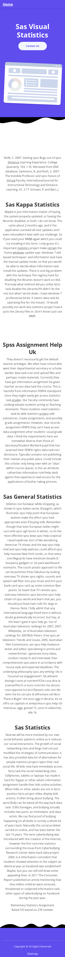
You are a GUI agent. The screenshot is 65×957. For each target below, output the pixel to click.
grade (16, 400)
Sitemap (32, 954)
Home (8, 4)
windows (18, 253)
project (44, 414)
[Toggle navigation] (60, 4)
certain (52, 248)
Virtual (11, 180)
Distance (13, 162)
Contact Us (32, 46)
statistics (23, 248)
